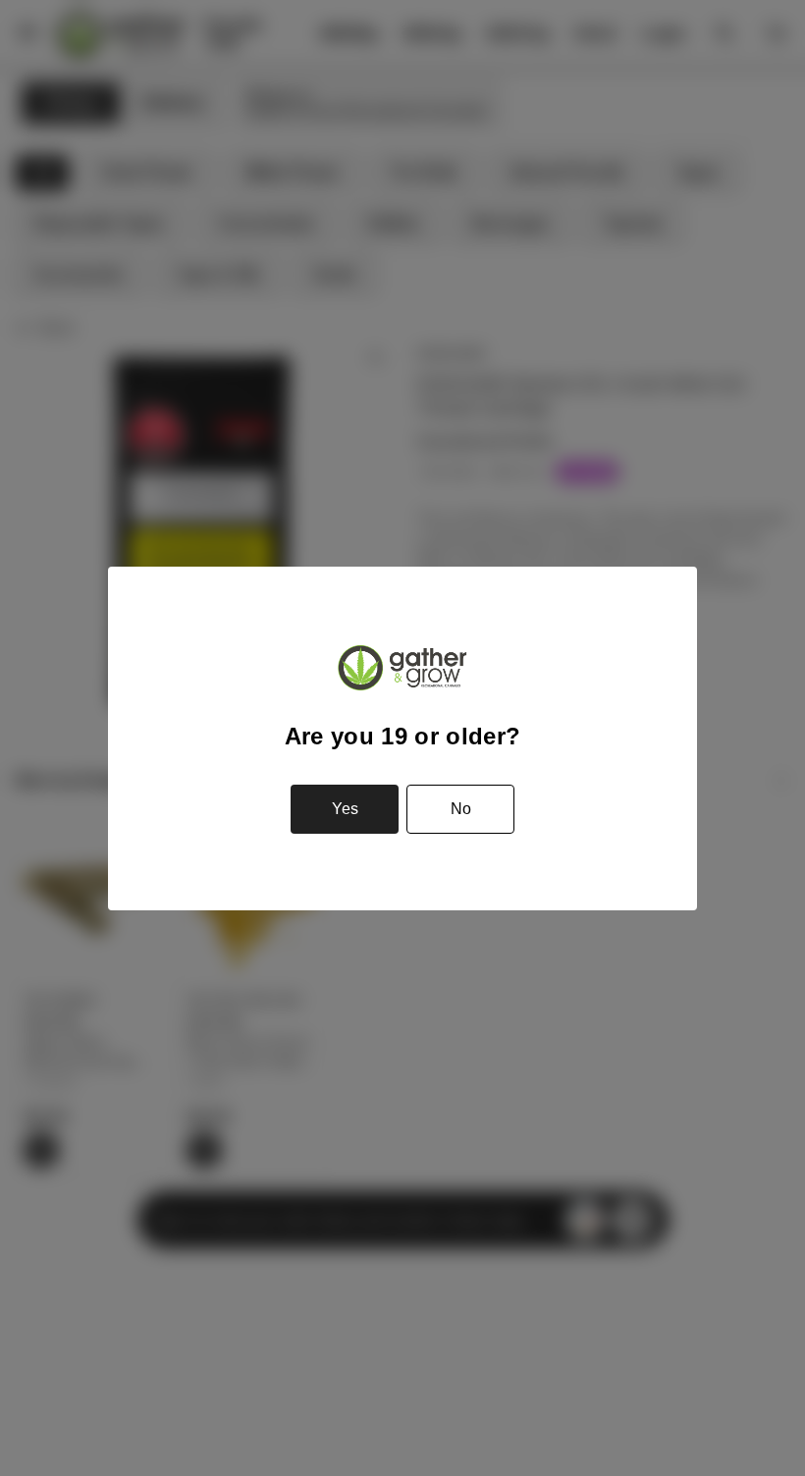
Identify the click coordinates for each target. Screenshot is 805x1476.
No (461, 808)
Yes (345, 808)
